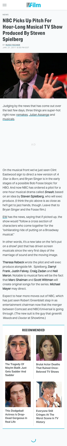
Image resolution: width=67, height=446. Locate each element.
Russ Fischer (13, 45)
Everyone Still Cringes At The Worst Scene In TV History (47, 416)
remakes (22, 115)
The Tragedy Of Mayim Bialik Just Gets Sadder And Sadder (16, 370)
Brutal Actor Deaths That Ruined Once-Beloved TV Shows (48, 368)
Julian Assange (39, 115)
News (6, 15)
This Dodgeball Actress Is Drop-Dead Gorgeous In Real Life (16, 416)
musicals (8, 119)
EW (5, 217)
